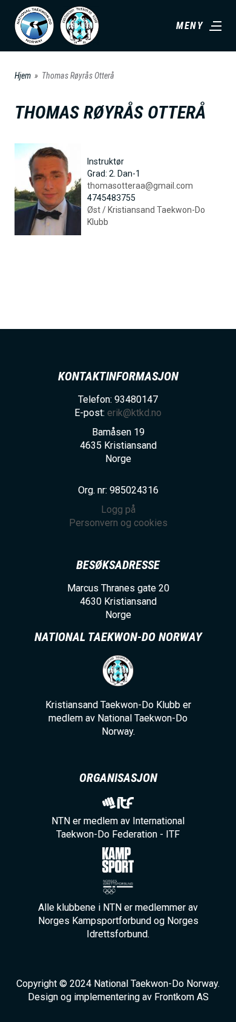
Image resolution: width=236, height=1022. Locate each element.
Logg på (118, 509)
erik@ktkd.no (134, 412)
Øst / (97, 210)
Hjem (23, 75)
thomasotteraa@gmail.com (140, 185)
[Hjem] (34, 25)
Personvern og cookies (118, 523)
